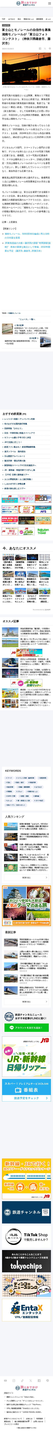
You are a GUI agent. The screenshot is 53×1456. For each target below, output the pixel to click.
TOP (3, 19)
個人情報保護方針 (21, 1421)
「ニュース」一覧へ (26, 319)
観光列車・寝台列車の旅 (14, 461)
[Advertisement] (26, 282)
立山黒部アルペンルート (14, 456)
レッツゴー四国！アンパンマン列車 (19, 419)
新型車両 (39, 19)
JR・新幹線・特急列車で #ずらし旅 (19, 470)
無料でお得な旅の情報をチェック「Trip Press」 (24, 1405)
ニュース (6, 25)
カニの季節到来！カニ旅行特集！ (18, 479)
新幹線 (37, 796)
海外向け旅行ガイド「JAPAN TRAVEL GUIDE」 (24, 1412)
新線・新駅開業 (24, 787)
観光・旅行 (20, 782)
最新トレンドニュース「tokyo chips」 (21, 1397)
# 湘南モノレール (14, 313)
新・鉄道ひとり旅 (24, 800)
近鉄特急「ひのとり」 (13, 428)
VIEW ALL (26, 877)
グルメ (20, 791)
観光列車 (10, 787)
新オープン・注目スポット (16, 805)
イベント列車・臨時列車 (26, 778)
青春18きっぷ (29, 19)
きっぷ (48, 19)
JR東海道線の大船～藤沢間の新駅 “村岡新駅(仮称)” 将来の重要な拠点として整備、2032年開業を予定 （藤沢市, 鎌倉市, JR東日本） (28, 247)
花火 (19, 19)
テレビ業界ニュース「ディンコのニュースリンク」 (25, 1401)
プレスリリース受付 (11, 1424)
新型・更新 (25, 796)
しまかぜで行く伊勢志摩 (14, 484)
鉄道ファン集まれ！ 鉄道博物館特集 (19, 447)
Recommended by (38, 609)
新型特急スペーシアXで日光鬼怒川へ (20, 465)
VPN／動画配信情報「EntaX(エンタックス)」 (23, 1408)
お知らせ (29, 1419)
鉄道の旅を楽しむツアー (14, 488)
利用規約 (39, 1419)
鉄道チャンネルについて (13, 1419)
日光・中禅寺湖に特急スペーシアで (19, 433)
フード (9, 778)
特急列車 (33, 782)
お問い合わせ (38, 1421)
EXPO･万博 (11, 796)
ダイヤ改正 (39, 800)
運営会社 (7, 1421)
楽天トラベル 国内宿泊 (14, 451)
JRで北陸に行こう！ (13, 442)
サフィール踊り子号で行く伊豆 (17, 437)
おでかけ (11, 19)
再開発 (9, 791)
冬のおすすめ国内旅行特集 (15, 424)
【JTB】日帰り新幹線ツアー (16, 475)
